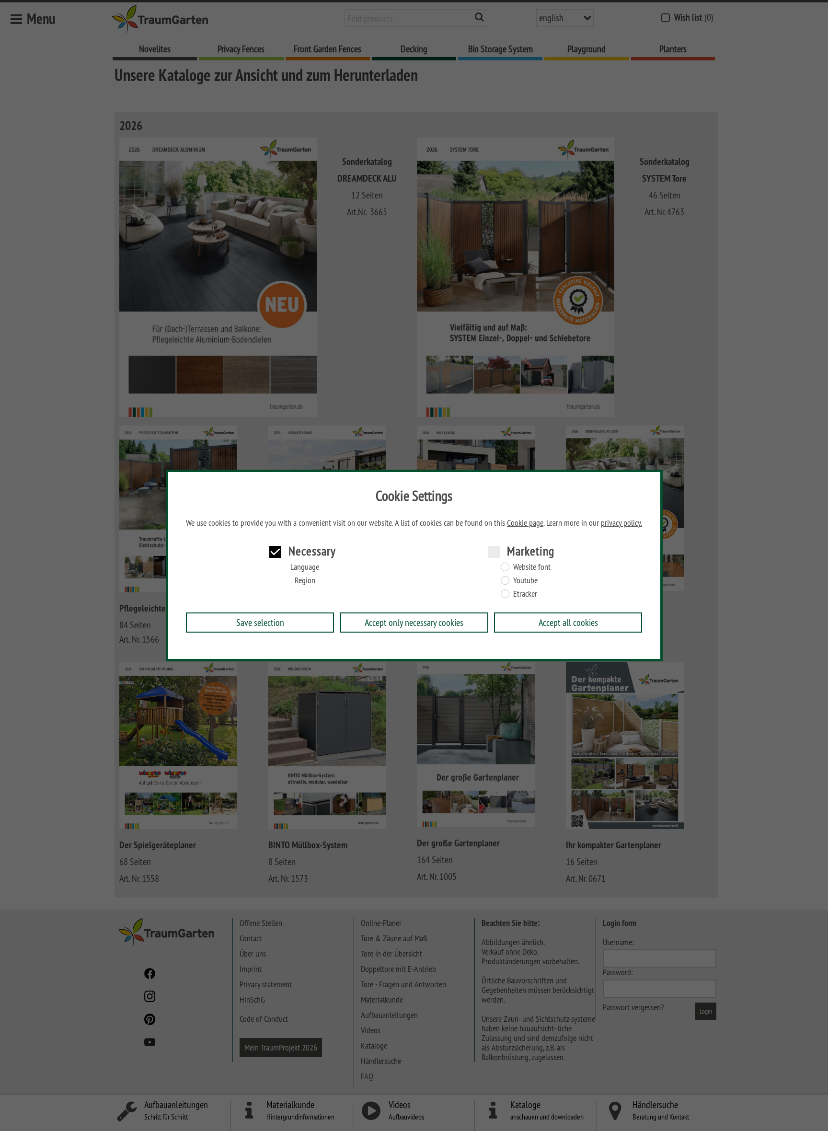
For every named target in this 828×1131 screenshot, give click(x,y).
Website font (532, 567)
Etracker (525, 594)
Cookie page (525, 523)
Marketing (530, 551)
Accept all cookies (568, 622)
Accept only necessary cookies (414, 622)
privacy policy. (621, 523)
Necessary (312, 551)
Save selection (260, 622)
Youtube (525, 580)
